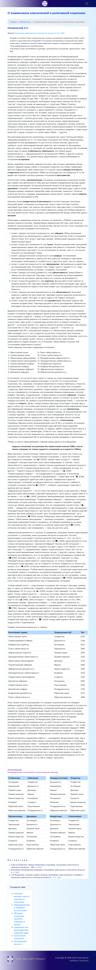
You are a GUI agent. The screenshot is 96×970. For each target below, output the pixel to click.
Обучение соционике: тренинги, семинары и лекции (19, 919)
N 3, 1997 (60, 33)
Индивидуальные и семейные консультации (22, 908)
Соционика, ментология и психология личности (35, 33)
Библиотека (24, 22)
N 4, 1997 (57, 877)
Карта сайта (28, 959)
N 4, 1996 (15, 872)
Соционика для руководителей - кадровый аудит (22, 930)
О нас (18, 959)
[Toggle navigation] (87, 3)
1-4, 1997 (38, 867)
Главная (13, 22)
